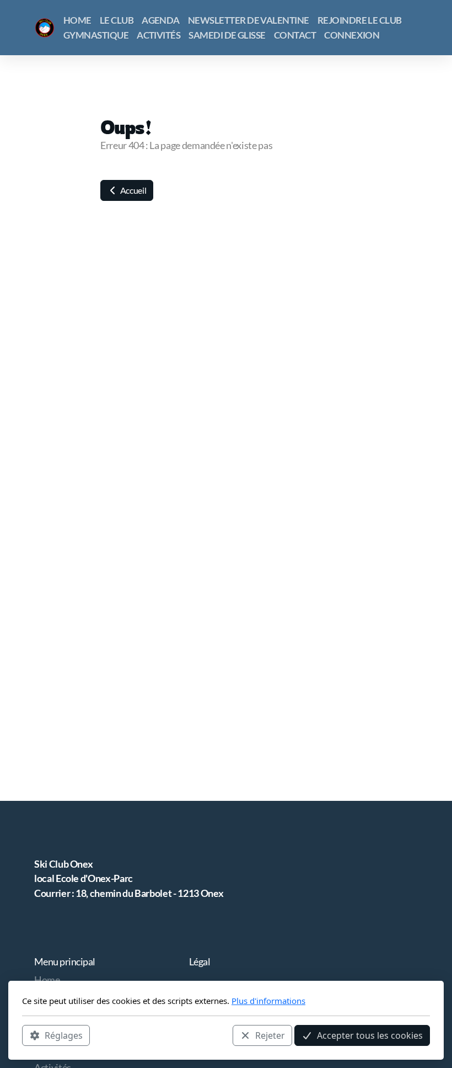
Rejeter (270, 1035)
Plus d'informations (268, 1000)
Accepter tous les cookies (370, 1035)
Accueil (132, 190)
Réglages (64, 1035)
